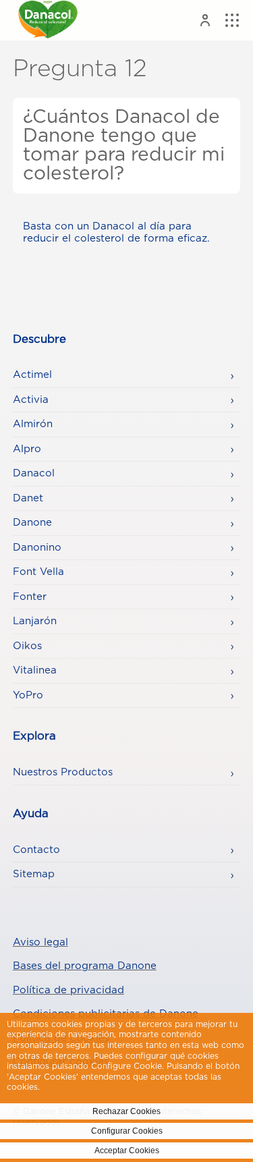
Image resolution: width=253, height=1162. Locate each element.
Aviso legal (40, 942)
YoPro (28, 695)
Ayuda (31, 813)
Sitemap (34, 874)
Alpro (27, 449)
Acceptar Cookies (126, 1150)
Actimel (32, 375)
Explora (34, 736)
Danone (32, 523)
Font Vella (38, 572)
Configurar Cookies (127, 1131)
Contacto (36, 850)
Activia (31, 400)
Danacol (34, 473)
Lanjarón (35, 621)
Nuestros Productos (63, 772)
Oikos (27, 646)
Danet (28, 498)
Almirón (33, 424)
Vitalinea (35, 670)
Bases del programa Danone (85, 966)
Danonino (37, 548)
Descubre (39, 339)
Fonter (30, 597)
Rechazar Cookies (126, 1111)
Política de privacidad (68, 990)
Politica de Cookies (81, 1087)
